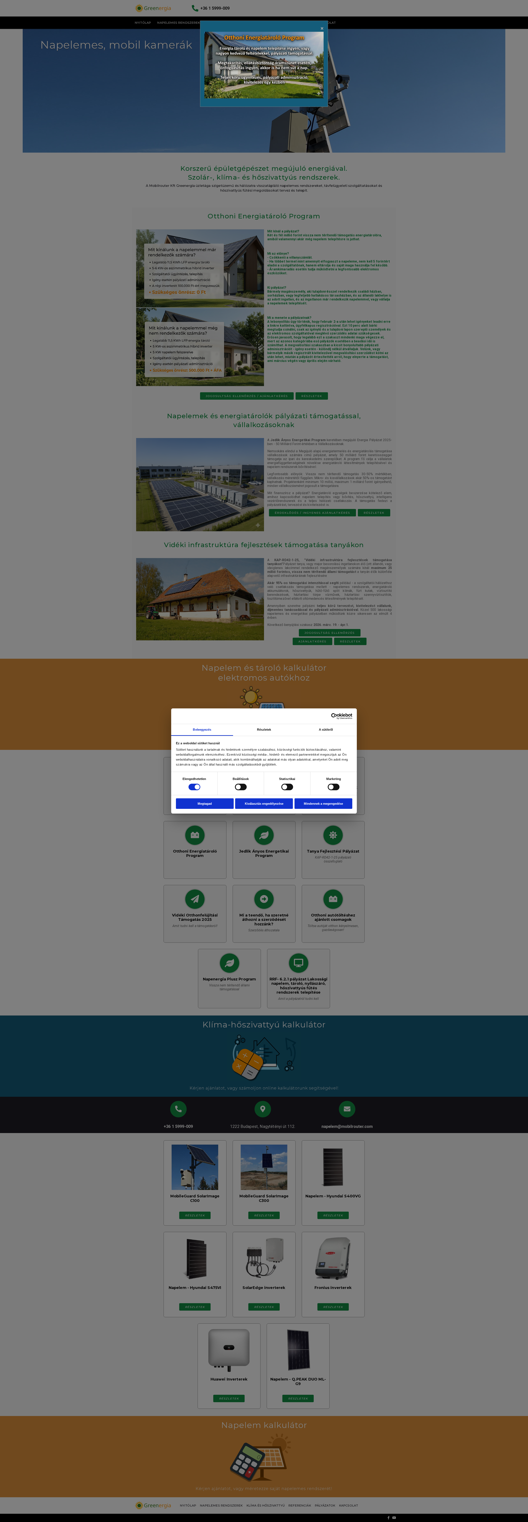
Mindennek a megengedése (323, 803)
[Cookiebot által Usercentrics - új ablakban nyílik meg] (334, 716)
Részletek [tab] (264, 729)
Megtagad (205, 803)
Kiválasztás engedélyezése (264, 803)
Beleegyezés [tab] (202, 729)
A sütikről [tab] (326, 729)
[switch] (241, 787)
